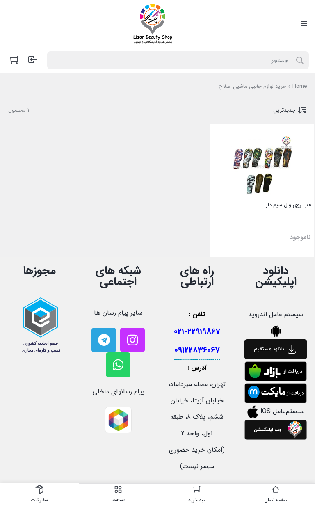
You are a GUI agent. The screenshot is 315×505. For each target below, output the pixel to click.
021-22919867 (197, 331)
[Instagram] (132, 340)
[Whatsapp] (118, 364)
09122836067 (197, 350)
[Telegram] (103, 340)
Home (299, 86)
